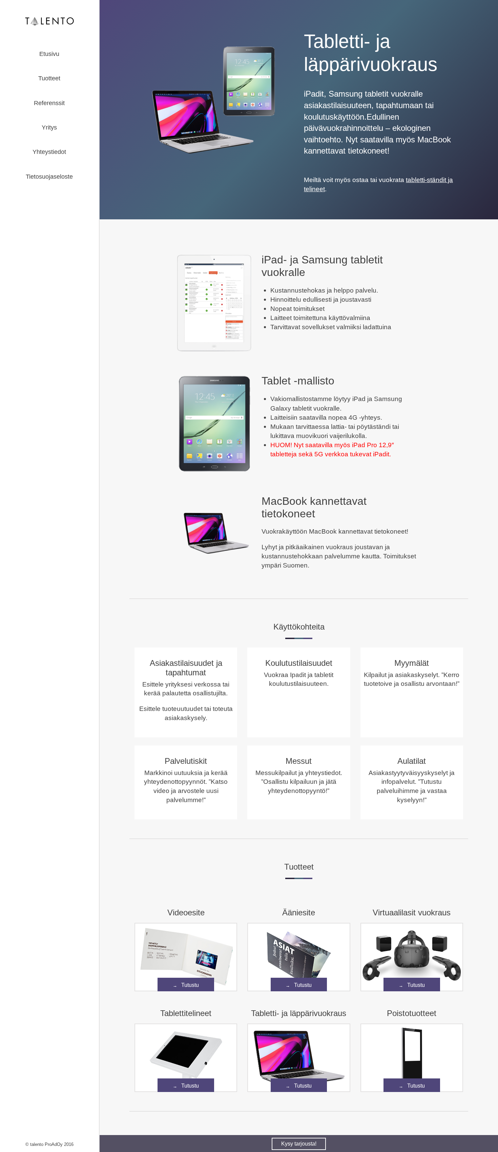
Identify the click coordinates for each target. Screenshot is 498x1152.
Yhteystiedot (49, 151)
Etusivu (49, 54)
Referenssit (49, 103)
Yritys (49, 127)
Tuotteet (49, 78)
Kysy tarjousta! (298, 1144)
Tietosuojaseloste (49, 176)
